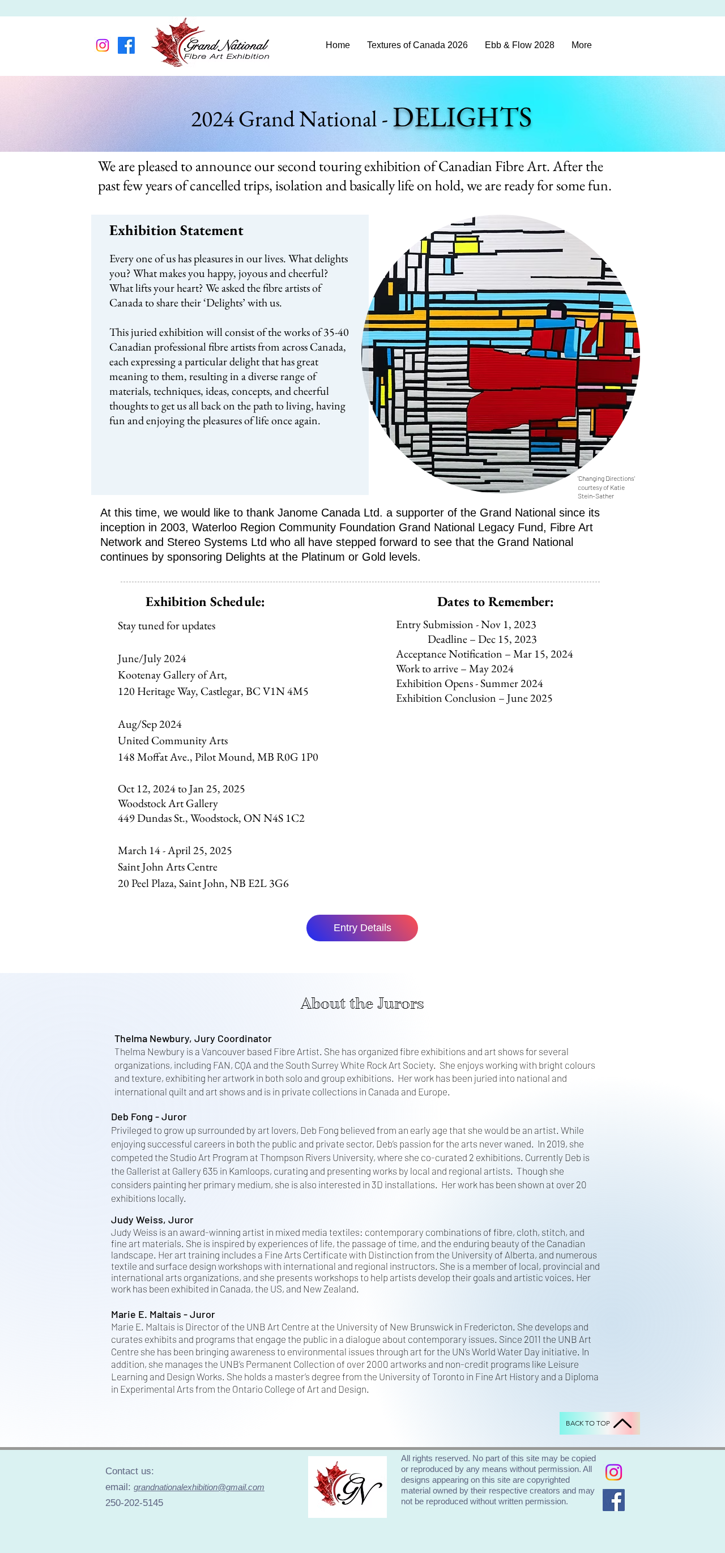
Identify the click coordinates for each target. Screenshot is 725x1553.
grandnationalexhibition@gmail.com (199, 1487)
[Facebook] (126, 45)
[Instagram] (102, 45)
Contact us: (131, 1471)
